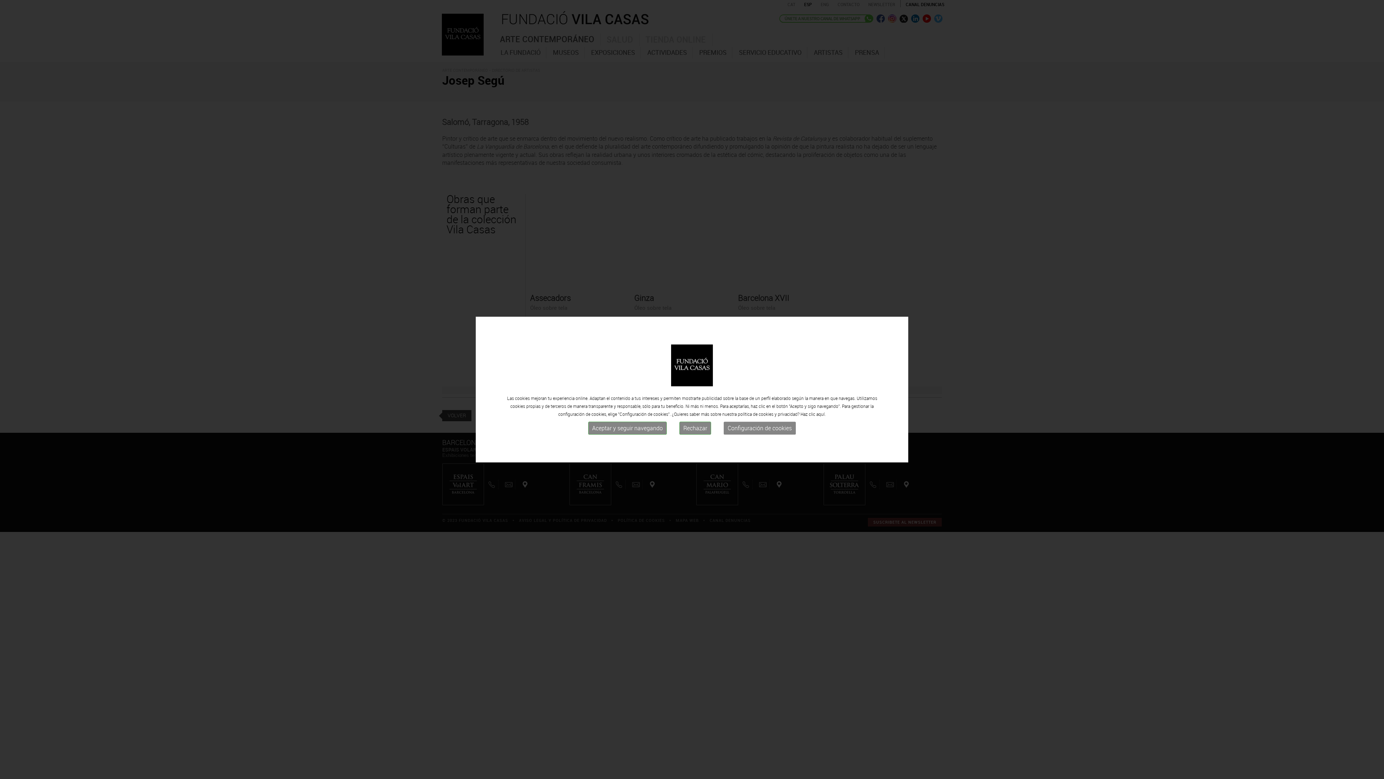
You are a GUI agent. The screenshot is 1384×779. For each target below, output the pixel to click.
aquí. (821, 414)
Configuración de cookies (760, 428)
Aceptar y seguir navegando (627, 428)
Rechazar (695, 428)
